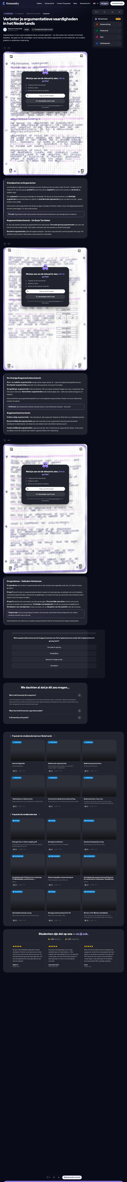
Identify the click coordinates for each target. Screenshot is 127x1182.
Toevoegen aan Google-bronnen (43, 29)
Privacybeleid (45, 107)
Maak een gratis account (72, 1177)
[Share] (112, 12)
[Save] (104, 12)
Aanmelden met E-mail (46, 101)
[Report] (119, 12)
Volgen (27, 29)
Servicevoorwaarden (54, 105)
